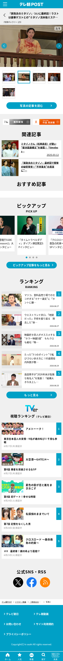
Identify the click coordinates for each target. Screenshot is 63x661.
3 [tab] (33, 257)
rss (45, 582)
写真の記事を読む (31, 106)
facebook (32, 582)
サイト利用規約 (45, 624)
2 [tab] (30, 257)
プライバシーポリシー (18, 634)
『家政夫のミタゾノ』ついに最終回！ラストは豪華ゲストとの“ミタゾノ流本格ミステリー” (37, 602)
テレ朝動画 (42, 614)
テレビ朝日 (12, 614)
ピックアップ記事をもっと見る (31, 265)
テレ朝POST (31, 4)
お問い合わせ (13, 624)
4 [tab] (36, 257)
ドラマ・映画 (20, 602)
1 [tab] (26, 257)
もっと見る (31, 395)
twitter (18, 582)
